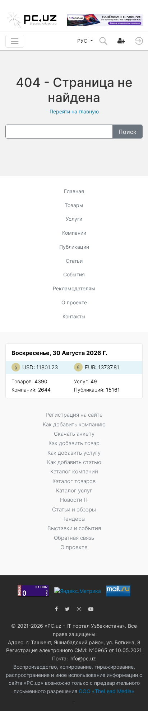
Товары (74, 205)
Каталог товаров (74, 481)
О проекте (74, 302)
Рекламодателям (74, 288)
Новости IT (74, 499)
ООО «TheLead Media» (105, 691)
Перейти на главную (74, 111)
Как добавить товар (74, 443)
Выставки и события (74, 528)
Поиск (128, 131)
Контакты (74, 316)
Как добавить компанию (74, 424)
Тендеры (74, 518)
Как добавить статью (74, 462)
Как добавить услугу (74, 452)
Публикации (74, 247)
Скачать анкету (74, 433)
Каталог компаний (74, 471)
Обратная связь (74, 537)
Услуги (74, 219)
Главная (74, 191)
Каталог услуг (74, 490)
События (74, 274)
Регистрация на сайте (74, 414)
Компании (74, 233)
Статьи (74, 261)
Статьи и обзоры (74, 509)
